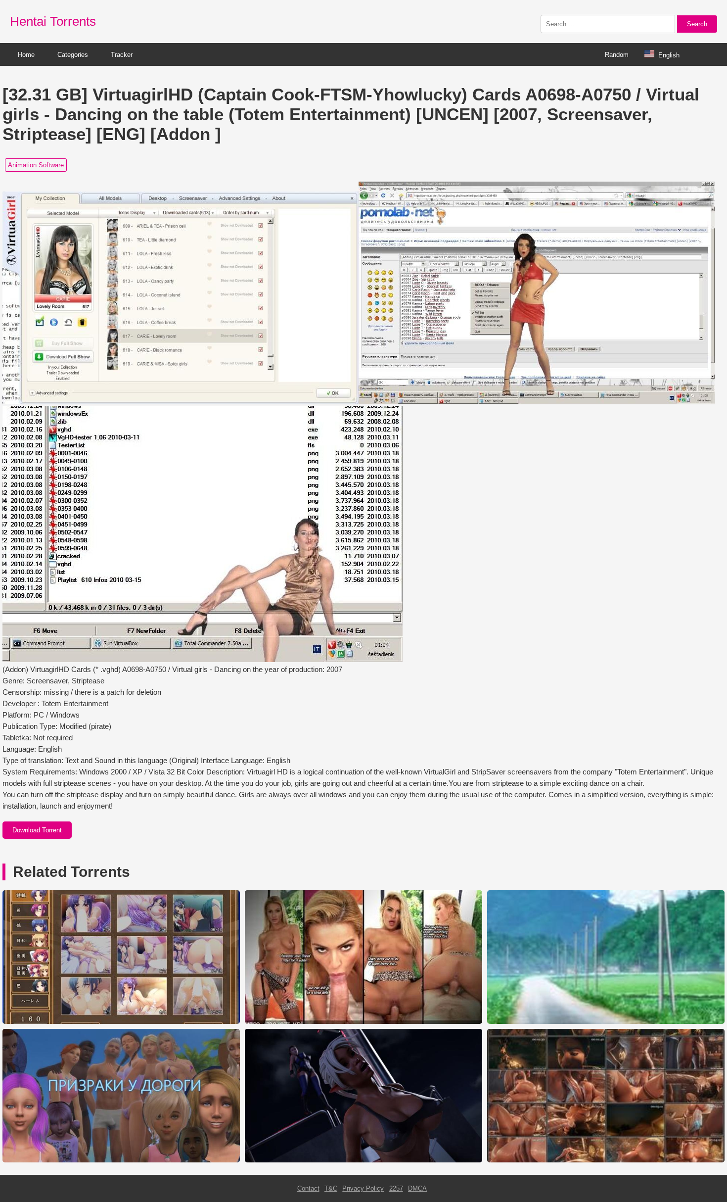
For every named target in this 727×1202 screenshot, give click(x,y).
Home (26, 54)
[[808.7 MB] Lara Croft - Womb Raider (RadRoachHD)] (606, 1160)
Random (617, 54)
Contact (308, 1188)
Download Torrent (37, 830)
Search (697, 24)
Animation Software (36, 165)
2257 (396, 1188)
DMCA (417, 1188)
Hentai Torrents (53, 21)
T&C (330, 1188)
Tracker (122, 54)
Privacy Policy (363, 1188)
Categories (72, 54)
